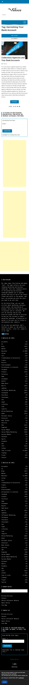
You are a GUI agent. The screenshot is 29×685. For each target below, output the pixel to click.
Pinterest (4, 418)
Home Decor (4, 383)
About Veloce (5, 602)
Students (4, 441)
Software (4, 436)
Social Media (5, 429)
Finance (5, 63)
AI (2, 344)
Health (3, 381)
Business (4, 351)
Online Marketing (7, 411)
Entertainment (6, 365)
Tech (2, 446)
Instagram (4, 392)
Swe (2, 443)
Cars (2, 355)
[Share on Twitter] (16, 106)
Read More (14, 102)
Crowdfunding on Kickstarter (10, 358)
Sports (3, 439)
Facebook (4, 369)
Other (3, 413)
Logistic (4, 409)
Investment (4, 397)
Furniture (4, 374)
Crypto (3, 360)
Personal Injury (6, 416)
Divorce (3, 362)
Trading (3, 453)
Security (4, 422)
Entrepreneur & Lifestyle (9, 367)
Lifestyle (4, 404)
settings (21, 678)
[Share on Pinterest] (18, 106)
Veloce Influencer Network (10, 600)
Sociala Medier (6, 434)
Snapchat (4, 427)
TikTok (3, 448)
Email (4, 123)
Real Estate (5, 420)
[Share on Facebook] (14, 106)
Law (2, 399)
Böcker (3, 348)
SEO (2, 425)
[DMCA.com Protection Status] (5, 334)
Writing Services (7, 596)
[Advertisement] (14, 163)
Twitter (3, 457)
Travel (3, 455)
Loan (2, 406)
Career (3, 353)
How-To (3, 385)
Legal (3, 402)
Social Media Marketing (9, 432)
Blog (2, 346)
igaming (3, 388)
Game (2, 376)
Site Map (4, 605)
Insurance (4, 395)
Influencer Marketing (8, 390)
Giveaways (4, 379)
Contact (3, 598)
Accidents (4, 341)
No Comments (14, 38)
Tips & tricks (6, 450)
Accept (4, 682)
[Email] (19, 106)
